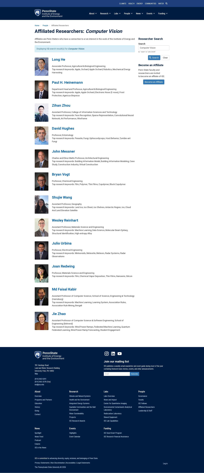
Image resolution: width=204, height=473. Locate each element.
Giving (37, 411)
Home (37, 25)
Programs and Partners (43, 400)
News (138, 13)
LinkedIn (113, 353)
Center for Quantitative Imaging (115, 403)
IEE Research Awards (77, 421)
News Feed (39, 437)
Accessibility (70, 463)
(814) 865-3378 (40, 382)
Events (150, 13)
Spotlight (38, 433)
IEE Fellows (142, 403)
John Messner (63, 151)
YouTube (119, 353)
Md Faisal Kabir (64, 289)
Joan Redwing (63, 266)
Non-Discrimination (58, 463)
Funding (162, 13)
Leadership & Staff (145, 411)
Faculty (141, 400)
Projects (72, 417)
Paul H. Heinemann (67, 82)
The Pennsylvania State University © (50, 467)
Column (37, 444)
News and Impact (110, 400)
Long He (58, 59)
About (92, 13)
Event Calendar (74, 437)
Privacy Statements (42, 463)
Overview (38, 396)
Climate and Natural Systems (80, 396)
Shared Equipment (110, 417)
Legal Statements (83, 463)
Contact (37, 414)
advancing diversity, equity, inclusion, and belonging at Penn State (74, 458)
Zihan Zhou (61, 105)
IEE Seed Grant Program (113, 433)
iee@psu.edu (39, 384)
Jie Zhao (59, 314)
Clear (165, 57)
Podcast (38, 440)
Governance (142, 396)
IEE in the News (40, 447)
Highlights (72, 433)
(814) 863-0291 (40, 379)
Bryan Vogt (61, 174)
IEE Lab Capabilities (111, 421)
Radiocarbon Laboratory (112, 413)
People (127, 13)
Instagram (106, 353)
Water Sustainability (76, 413)
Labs (116, 13)
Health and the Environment (79, 400)
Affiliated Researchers (146, 407)
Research (104, 13)
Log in (165, 463)
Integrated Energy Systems (79, 403)
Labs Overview (109, 396)
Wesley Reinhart (65, 220)
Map (36, 374)
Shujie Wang (62, 197)
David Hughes (63, 128)
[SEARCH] (167, 3)
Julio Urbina (62, 243)
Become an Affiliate (154, 82)
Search (141, 44)
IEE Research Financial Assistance (116, 437)
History (37, 407)
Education (38, 403)
